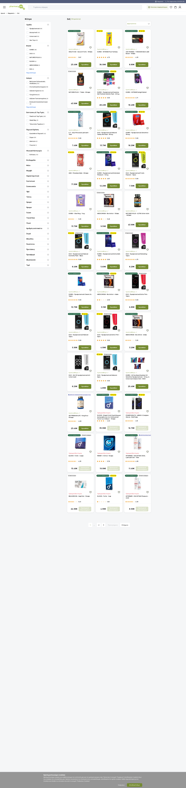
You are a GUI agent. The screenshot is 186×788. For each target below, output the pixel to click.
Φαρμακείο (11, 13)
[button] (29, 6)
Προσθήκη (85, 64)
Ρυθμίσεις (121, 785)
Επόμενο (125, 525)
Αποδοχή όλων (134, 785)
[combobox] (138, 23)
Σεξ (18, 13)
